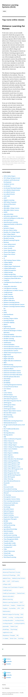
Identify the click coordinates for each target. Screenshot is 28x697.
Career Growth (8, 248)
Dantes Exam (21, 593)
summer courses (8, 533)
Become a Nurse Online (10, 230)
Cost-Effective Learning (10, 288)
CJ (4, 258)
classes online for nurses (14, 158)
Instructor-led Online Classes (12, 370)
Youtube (8, 664)
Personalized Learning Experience (14, 491)
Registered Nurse (9, 513)
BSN (4, 581)
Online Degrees (8, 455)
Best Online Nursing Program (12, 236)
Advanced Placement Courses (11, 572)
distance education (8, 596)
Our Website (5, 688)
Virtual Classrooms (9, 551)
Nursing (6, 431)
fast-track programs (9, 328)
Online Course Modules (10, 449)
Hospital (5, 608)
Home (4, 684)
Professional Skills (9, 505)
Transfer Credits (8, 541)
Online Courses (8, 451)
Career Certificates (9, 246)
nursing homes (19, 620)
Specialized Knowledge (10, 529)
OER (5, 437)
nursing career (19, 617)
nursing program (9, 164)
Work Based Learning (10, 557)
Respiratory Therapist (10, 519)
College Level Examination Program (13, 587)
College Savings (8, 272)
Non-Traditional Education (11, 429)
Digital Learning (8, 296)
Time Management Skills (11, 539)
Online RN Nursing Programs (12, 475)
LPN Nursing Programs (10, 396)
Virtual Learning (8, 555)
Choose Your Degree (9, 252)
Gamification (7, 342)
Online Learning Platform (11, 461)
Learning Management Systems (13, 384)
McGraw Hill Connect (10, 412)
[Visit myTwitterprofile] (5, 659)
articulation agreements (11, 216)
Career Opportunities (10, 250)
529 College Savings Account (12, 178)
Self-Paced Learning (9, 525)
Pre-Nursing (7, 495)
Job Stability (7, 382)
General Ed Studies (9, 344)
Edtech (6, 324)
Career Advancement (10, 244)
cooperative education (10, 286)
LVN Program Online (10, 408)
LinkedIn (9, 661)
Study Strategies (8, 531)
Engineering (7, 326)
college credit (7, 584)
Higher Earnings (8, 356)
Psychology (7, 507)
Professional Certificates (11, 503)
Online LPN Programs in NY (12, 465)
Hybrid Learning (8, 364)
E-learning (7, 316)
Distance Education (9, 300)
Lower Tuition (8, 392)
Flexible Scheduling (9, 340)
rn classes (5, 638)
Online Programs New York (11, 473)
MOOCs (6, 418)
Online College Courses (10, 443)
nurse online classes (12, 163)
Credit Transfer (8, 294)
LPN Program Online (10, 404)
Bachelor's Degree (9, 228)
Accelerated (7, 186)
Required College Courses (11, 517)
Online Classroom (9, 441)
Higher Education (9, 358)
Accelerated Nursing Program (12, 188)
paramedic (6, 626)
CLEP (8, 581)
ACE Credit (7, 196)
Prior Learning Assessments (12, 501)
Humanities (12, 608)
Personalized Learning (10, 489)
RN (17, 635)
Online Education (9, 457)
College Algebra (8, 262)
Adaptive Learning (9, 200)
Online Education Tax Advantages (13, 459)
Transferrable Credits (10, 545)
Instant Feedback (8, 368)
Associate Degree (9, 220)
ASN (18, 575)
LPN (18, 608)
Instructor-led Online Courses (12, 372)
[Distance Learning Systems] (14, 649)
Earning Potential (9, 320)
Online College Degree (10, 445)
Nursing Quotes (8, 435)
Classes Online (5, 158)
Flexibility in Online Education (12, 336)
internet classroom (15, 161)
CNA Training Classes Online (12, 260)
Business (6, 242)
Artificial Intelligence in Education (14, 218)
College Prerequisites (10, 270)
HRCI (5, 362)
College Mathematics (10, 268)
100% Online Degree (9, 176)
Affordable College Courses (11, 208)
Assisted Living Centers (18, 578)
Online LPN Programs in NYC (12, 467)
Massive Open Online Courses (12, 410)
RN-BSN (6, 521)
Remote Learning (9, 515)
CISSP (5, 256)
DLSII (5, 312)
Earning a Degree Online (11, 318)
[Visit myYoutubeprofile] (5, 664)
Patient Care (14, 626)
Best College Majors (9, 234)
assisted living (6, 578)
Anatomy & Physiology (9, 575)
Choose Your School (9, 254)
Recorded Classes (9, 509)
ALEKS (5, 212)
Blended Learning (9, 238)
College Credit (8, 264)
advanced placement (9, 569)
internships (7, 378)
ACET (5, 198)
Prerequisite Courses (10, 497)
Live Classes (7, 388)
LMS (5, 390)
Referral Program (9, 511)
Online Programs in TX (10, 471)
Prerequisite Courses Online (12, 499)
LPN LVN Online (8, 394)
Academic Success (9, 184)
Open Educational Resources (12, 481)
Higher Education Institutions (12, 360)
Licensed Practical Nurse (11, 386)
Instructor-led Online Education (13, 374)
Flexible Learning (9, 338)
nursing (10, 617)
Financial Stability (9, 334)
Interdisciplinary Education (12, 376)
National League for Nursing (11, 614)
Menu (4, 11)
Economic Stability (9, 322)
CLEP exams (15, 581)
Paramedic (7, 483)
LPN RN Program (8, 406)
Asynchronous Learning (11, 222)
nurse (21, 161)
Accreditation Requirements (12, 190)
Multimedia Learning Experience (13, 420)
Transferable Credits (10, 543)
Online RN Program (9, 477)
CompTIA (6, 280)
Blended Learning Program (11, 240)
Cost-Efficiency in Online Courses (13, 290)
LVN (22, 608)
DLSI (5, 310)
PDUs (5, 485)
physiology (6, 629)
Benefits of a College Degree (12, 232)
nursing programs (19, 623)
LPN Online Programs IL (11, 398)
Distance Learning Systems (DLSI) (10, 6)
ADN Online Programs (10, 202)
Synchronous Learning (10, 535)
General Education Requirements (13, 348)
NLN (22, 614)
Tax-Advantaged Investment (12, 537)
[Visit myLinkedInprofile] (5, 661)
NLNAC (5, 617)
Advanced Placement (10, 204)
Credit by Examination (9, 593)
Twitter (8, 659)
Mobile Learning (8, 416)
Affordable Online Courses (11, 210)
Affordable (7, 206)
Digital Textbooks (9, 298)
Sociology (21, 638)
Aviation (6, 226)
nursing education (8, 620)
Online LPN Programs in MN (12, 463)
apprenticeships (8, 214)
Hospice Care (20, 605)
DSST (21, 602)
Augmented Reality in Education (13, 224)
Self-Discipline (8, 523)
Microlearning (8, 414)
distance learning (8, 599)
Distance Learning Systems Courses (14, 304)
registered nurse (7, 632)
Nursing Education (20, 157)
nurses (19, 163)
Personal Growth (8, 487)
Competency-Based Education (12, 278)
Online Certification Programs (12, 439)
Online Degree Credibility (11, 453)
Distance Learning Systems (11, 302)
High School (7, 354)
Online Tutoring (8, 479)
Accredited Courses (9, 192)
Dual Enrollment (8, 314)
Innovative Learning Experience (13, 366)
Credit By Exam (8, 292)
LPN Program (7, 402)
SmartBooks (7, 527)
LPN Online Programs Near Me (12, 400)
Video (5, 549)
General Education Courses (11, 346)
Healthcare (6, 605)
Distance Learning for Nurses (13, 160)
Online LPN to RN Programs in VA (13, 469)
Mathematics (6, 611)
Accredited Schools (9, 194)
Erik (5, 157)
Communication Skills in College (13, 276)
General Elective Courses (11, 350)
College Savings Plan (10, 274)
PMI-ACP (6, 493)
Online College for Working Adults (14, 447)
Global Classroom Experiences (12, 352)
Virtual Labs (7, 553)
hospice (13, 605)
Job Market (7, 380)
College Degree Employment (12, 266)
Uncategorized (8, 547)
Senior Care (13, 638)
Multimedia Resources (10, 423)
